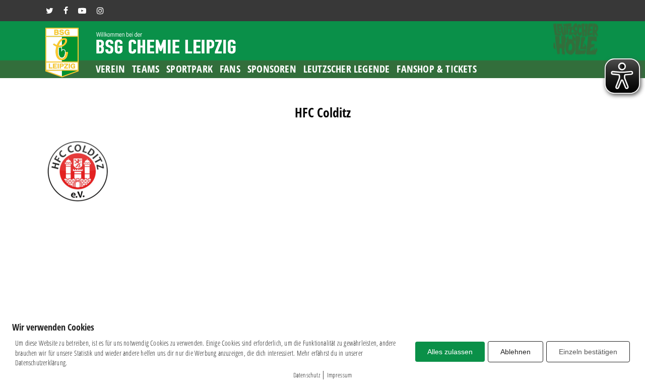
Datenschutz (306, 374)
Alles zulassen (450, 352)
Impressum (339, 374)
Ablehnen (515, 352)
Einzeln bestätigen (588, 352)
